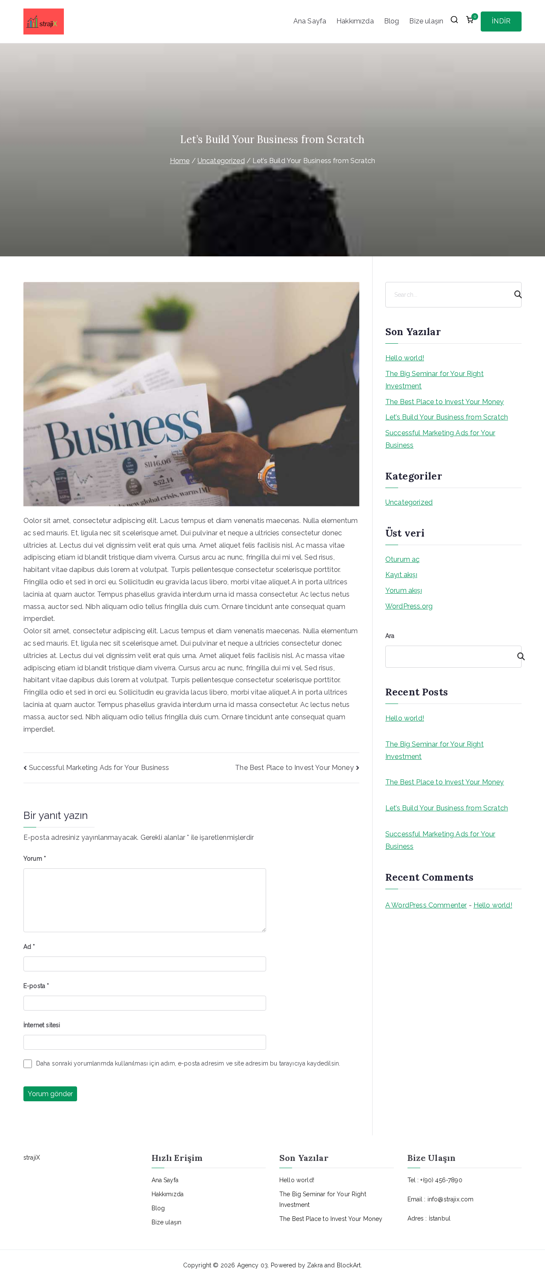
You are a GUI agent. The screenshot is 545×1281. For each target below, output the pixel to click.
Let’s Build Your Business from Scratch (446, 417)
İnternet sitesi (41, 1025)
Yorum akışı (403, 590)
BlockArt (349, 1265)
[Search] (514, 294)
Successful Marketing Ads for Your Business (99, 768)
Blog (391, 21)
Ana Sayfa (309, 21)
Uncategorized (409, 502)
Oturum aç (402, 559)
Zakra (315, 1265)
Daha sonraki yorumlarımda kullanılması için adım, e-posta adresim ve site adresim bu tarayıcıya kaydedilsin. (188, 1063)
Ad (29, 946)
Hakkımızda (355, 21)
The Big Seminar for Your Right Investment (434, 380)
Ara (389, 635)
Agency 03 (252, 1265)
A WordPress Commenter (426, 905)
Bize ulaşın (426, 21)
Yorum (34, 858)
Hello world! (404, 358)
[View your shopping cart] (469, 21)
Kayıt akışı (401, 575)
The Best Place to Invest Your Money (294, 768)
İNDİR (501, 21)
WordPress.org (409, 606)
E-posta (36, 985)
